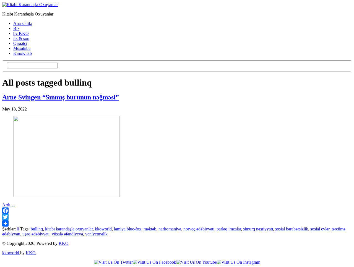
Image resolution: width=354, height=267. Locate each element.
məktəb (150, 229)
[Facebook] (177, 210)
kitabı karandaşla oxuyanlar (69, 229)
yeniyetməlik (96, 234)
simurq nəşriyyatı (258, 229)
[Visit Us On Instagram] (238, 262)
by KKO (21, 33)
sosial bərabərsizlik (291, 229)
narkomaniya (169, 229)
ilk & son (21, 38)
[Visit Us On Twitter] (113, 262)
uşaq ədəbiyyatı (36, 234)
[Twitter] (177, 217)
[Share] (177, 223)
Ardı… (8, 204)
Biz (16, 28)
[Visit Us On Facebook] (154, 262)
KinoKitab (22, 53)
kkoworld (103, 229)
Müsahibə (21, 48)
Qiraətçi (20, 43)
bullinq (37, 229)
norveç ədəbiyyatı (198, 229)
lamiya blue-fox (127, 229)
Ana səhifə (22, 23)
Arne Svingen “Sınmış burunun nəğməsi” (60, 97)
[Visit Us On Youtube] (196, 262)
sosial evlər (319, 229)
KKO (64, 243)
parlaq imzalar (229, 229)
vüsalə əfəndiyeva (67, 234)
